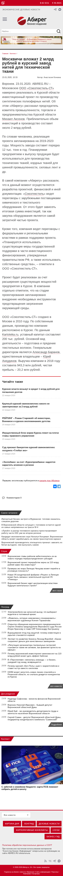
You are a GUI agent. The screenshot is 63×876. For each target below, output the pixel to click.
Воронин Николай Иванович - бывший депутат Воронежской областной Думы (30, 706)
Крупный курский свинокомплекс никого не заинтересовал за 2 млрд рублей (26, 405)
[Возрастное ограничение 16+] (3, 3)
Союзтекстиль (34, 193)
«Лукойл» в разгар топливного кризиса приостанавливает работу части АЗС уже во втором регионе (29, 532)
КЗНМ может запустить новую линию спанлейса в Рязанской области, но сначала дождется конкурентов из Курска (34, 674)
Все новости (10, 815)
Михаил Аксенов (13, 119)
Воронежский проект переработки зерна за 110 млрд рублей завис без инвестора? (33, 563)
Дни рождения (8, 694)
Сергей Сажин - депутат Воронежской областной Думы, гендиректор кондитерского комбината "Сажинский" (34, 718)
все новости (56, 686)
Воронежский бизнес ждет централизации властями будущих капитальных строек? (33, 584)
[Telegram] (59, 486)
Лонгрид (5, 607)
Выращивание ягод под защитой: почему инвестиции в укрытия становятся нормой (34, 634)
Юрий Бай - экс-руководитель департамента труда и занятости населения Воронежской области (33, 712)
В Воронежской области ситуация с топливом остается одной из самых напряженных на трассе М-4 (31, 526)
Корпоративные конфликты (32, 830)
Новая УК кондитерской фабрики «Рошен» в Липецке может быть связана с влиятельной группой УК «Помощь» (33, 577)
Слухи (4, 551)
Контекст (5, 739)
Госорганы (36, 874)
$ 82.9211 (44, 3)
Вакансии (30, 872)
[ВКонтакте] (55, 486)
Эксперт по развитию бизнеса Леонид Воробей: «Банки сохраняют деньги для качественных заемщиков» (34, 640)
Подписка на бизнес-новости (15, 872)
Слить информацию (42, 872)
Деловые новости (49, 823)
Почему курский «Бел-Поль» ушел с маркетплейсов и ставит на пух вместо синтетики (33, 667)
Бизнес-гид (53, 836)
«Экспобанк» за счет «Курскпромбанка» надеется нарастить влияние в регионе (28, 463)
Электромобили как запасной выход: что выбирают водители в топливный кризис (32, 613)
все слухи (57, 590)
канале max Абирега (49, 480)
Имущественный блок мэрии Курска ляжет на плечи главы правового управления (30, 434)
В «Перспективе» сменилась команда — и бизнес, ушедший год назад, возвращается (32, 661)
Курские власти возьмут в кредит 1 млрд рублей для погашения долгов (31, 390)
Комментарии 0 (14, 498)
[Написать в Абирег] (60, 9)
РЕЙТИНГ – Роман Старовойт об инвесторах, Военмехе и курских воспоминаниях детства (26, 419)
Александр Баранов (46, 352)
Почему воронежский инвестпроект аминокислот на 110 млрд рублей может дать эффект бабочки (34, 654)
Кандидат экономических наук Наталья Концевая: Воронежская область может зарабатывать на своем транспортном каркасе (32, 537)
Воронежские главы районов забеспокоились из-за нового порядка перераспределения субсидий (32, 557)
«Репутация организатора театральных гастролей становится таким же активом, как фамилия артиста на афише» (34, 647)
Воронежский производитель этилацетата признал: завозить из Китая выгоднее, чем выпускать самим (31, 543)
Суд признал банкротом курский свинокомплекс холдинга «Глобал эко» (28, 448)
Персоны (54, 872)
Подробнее (56, 724)
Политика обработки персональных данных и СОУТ (27, 845)
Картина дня (12, 823)
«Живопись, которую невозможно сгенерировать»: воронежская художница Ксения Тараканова (32, 619)
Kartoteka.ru (10, 334)
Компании (27, 874)
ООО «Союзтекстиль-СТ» (36, 88)
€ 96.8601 (57, 3)
